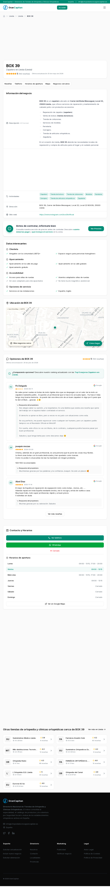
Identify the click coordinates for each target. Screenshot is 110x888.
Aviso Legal (89, 849)
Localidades (35, 858)
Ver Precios (96, 229)
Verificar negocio (64, 853)
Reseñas (8, 84)
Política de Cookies (92, 853)
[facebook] (9, 833)
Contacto (34, 853)
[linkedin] (13, 833)
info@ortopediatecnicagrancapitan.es (92, 2)
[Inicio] (4, 16)
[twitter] (4, 833)
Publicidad (61, 849)
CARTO (22, 309)
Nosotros (34, 849)
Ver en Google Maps (56, 604)
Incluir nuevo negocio (12, 853)
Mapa (47, 84)
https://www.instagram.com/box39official (56, 214)
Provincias (34, 862)
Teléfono (18, 84)
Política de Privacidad (93, 858)
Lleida (11, 16)
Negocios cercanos (61, 84)
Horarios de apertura (34, 84)
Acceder (62, 7)
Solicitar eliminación (11, 858)
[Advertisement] (55, 38)
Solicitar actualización (12, 849)
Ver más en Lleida (95, 729)
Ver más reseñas (55, 514)
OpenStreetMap (13, 309)
